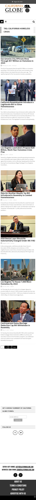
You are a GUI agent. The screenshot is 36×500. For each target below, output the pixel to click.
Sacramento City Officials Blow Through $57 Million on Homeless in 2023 (17, 61)
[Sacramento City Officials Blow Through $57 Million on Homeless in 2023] (18, 47)
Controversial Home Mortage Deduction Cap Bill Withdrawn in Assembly (15, 325)
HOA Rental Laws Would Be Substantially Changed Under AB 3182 (18, 239)
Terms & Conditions (18, 485)
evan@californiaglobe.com (25, 470)
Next (14, 347)
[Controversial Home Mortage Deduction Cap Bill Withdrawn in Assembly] (18, 311)
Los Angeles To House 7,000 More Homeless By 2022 (16, 282)
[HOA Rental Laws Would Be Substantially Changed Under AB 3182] (18, 226)
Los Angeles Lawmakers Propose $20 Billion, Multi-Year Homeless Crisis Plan (17, 150)
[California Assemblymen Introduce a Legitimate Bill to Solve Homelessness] (18, 90)
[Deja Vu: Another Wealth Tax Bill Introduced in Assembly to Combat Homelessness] (18, 181)
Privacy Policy (18, 489)
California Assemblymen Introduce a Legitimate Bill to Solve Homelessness (17, 104)
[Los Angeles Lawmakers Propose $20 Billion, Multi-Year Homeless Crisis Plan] (18, 136)
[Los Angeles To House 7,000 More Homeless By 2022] (18, 270)
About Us (18, 481)
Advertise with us (18, 493)
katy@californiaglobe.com (24, 467)
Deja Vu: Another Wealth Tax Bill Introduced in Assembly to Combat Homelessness (16, 195)
